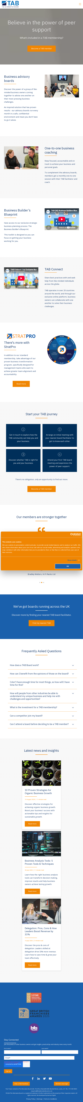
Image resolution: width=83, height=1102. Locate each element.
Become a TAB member (41, 48)
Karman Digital (51, 1095)
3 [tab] (43, 582)
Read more (21, 384)
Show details (72, 560)
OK (68, 566)
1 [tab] (39, 582)
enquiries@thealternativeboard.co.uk (41, 1091)
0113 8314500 (73, 1089)
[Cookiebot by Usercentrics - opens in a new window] (72, 534)
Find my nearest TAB (41, 623)
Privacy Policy (30, 1099)
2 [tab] (41, 582)
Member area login (62, 1084)
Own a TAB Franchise (21, 1084)
